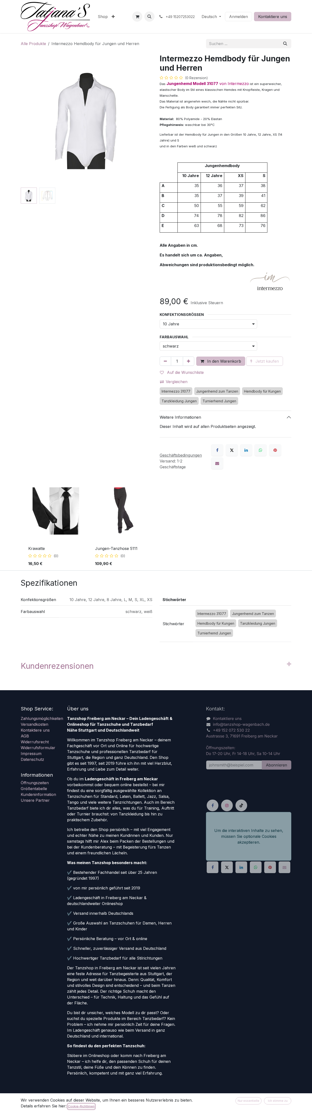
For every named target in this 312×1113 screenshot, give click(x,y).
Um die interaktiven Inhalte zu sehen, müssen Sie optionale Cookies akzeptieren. (248, 836)
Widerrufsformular (38, 747)
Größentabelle (34, 788)
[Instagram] (227, 805)
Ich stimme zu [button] (278, 1101)
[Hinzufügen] (188, 361)
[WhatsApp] (260, 450)
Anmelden (238, 16)
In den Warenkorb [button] (223, 361)
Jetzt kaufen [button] (266, 361)
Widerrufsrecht (35, 741)
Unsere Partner (35, 800)
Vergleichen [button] (176, 381)
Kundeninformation (38, 794)
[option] (156, 525)
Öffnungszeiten (35, 782)
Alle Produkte (33, 43)
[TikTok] (241, 805)
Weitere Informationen (180, 417)
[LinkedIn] (246, 450)
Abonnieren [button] (276, 765)
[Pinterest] (275, 450)
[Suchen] (285, 43)
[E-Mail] (217, 463)
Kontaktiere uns (272, 16)
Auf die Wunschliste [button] (185, 372)
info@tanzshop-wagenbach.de (241, 724)
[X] (232, 450)
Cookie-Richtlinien (81, 1106)
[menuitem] (103, 16)
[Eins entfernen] (165, 361)
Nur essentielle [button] (248, 1101)
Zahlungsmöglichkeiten (42, 718)
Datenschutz (32, 759)
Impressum (31, 753)
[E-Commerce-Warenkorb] (137, 16)
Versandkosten (34, 724)
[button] (149, 16)
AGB (25, 736)
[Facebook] (217, 450)
